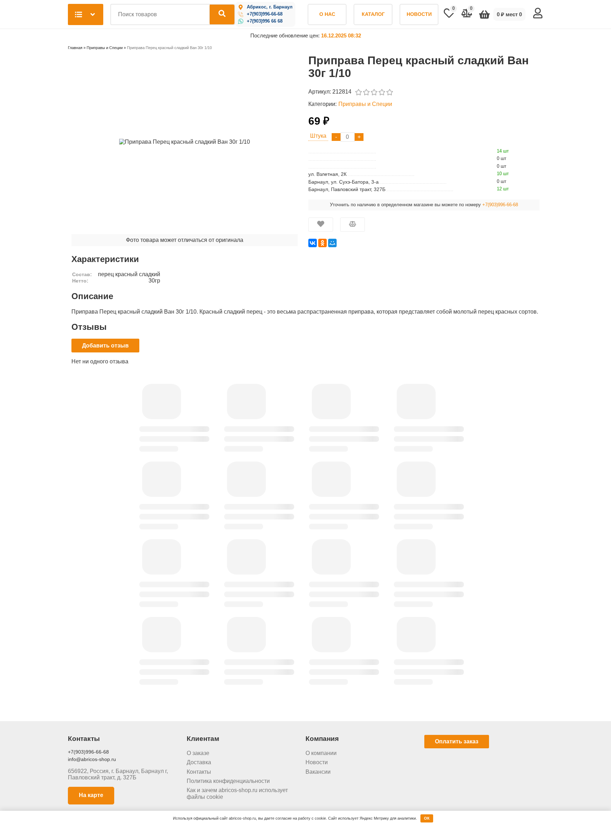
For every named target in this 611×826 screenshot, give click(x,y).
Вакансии (318, 772)
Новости (317, 762)
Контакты (199, 772)
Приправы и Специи (365, 104)
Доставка (199, 762)
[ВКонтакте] (312, 243)
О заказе (198, 753)
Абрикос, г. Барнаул (269, 7)
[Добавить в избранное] (320, 225)
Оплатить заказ (456, 741)
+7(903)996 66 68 (265, 21)
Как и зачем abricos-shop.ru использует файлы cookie (237, 793)
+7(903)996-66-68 (265, 14)
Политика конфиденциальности (228, 781)
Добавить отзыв (105, 346)
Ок (427, 818)
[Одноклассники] (322, 243)
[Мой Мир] (332, 243)
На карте (91, 795)
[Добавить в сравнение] (352, 225)
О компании (321, 753)
